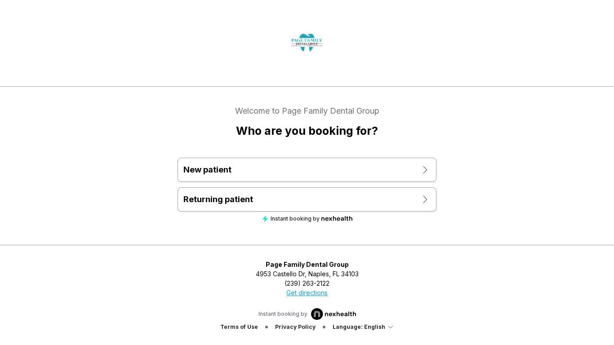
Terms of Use (239, 326)
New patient (207, 169)
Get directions (307, 292)
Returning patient (218, 199)
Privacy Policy (295, 326)
